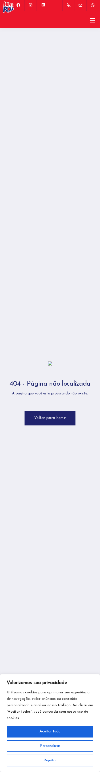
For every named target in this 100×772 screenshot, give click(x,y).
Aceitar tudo (50, 731)
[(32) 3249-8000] (70, 5)
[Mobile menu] (92, 20)
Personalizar (50, 746)
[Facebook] (19, 5)
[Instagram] (31, 5)
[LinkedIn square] (43, 5)
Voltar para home (50, 418)
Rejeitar (50, 760)
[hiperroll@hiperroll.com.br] (83, 5)
